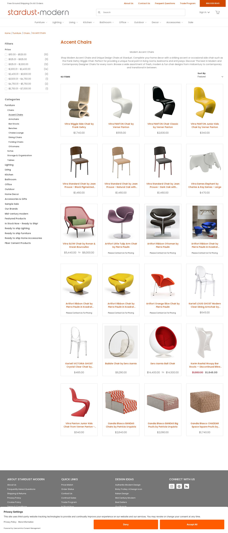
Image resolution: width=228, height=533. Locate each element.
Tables (10, 160)
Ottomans (14, 146)
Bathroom (10, 179)
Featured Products (15, 218)
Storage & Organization (19, 155)
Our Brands (11, 208)
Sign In (202, 12)
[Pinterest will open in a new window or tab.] (179, 486)
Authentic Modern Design (128, 484)
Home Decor (12, 194)
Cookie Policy (14, 502)
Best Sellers (121, 502)
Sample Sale (12, 204)
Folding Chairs (16, 141)
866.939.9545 (212, 3)
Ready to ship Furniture (18, 233)
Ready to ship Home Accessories (23, 238)
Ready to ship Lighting (17, 228)
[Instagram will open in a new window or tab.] (171, 486)
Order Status (67, 489)
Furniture (17, 33)
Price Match (67, 484)
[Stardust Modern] (38, 12)
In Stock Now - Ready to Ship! (21, 223)
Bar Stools (14, 123)
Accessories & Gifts (16, 199)
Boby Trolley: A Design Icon (128, 489)
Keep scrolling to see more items (142, 447)
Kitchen (9, 174)
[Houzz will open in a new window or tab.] (186, 486)
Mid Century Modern (125, 497)
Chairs (26, 33)
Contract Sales (68, 497)
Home (7, 33)
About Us (128, 3)
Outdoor (10, 189)
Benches (13, 128)
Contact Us (144, 3)
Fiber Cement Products (18, 243)
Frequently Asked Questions (21, 489)
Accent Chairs (39, 33)
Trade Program (187, 3)
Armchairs (14, 119)
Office (8, 184)
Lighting (9, 164)
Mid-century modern (16, 213)
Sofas (10, 150)
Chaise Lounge (16, 132)
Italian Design (122, 493)
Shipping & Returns (16, 493)
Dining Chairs (15, 137)
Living (8, 169)
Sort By (202, 73)
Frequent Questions (165, 3)
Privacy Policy (14, 497)
